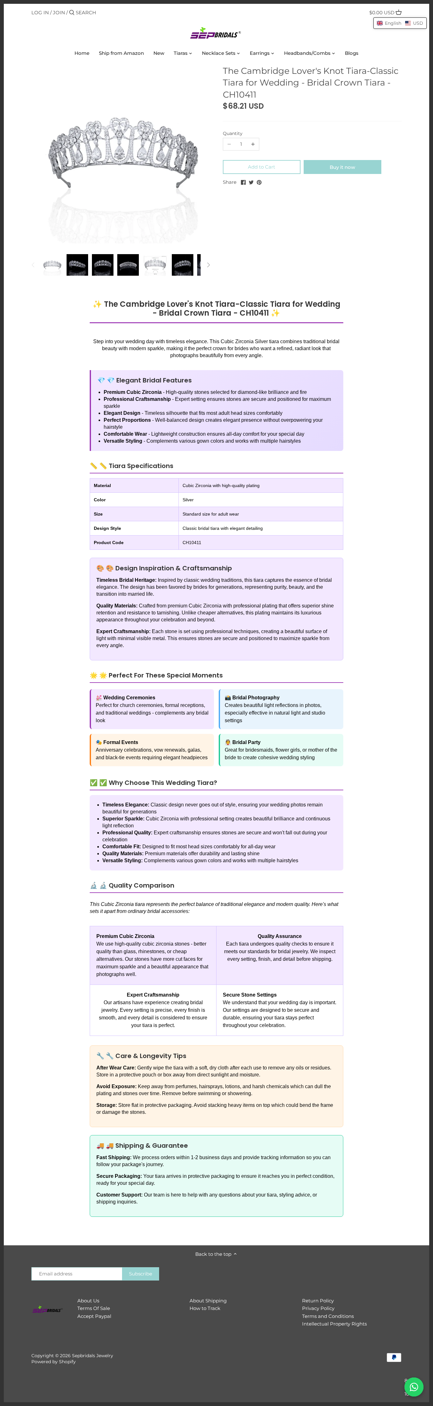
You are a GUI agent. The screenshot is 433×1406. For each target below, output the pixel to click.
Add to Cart (261, 167)
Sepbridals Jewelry (92, 1355)
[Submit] (71, 12)
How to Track (205, 1308)
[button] (400, 23)
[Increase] (253, 144)
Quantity (232, 133)
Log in (40, 13)
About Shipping (208, 1301)
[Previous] (33, 265)
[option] (52, 265)
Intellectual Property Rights (334, 1324)
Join (59, 13)
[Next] (208, 265)
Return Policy (318, 1301)
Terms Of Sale (93, 1308)
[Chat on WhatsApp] (413, 1386)
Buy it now (342, 167)
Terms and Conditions (328, 1316)
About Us (88, 1301)
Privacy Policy (318, 1308)
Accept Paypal (94, 1316)
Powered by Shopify (53, 1361)
